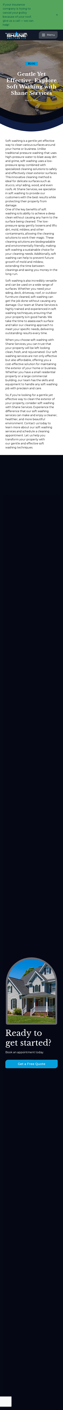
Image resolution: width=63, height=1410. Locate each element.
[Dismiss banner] (57, 14)
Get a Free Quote (31, 1064)
